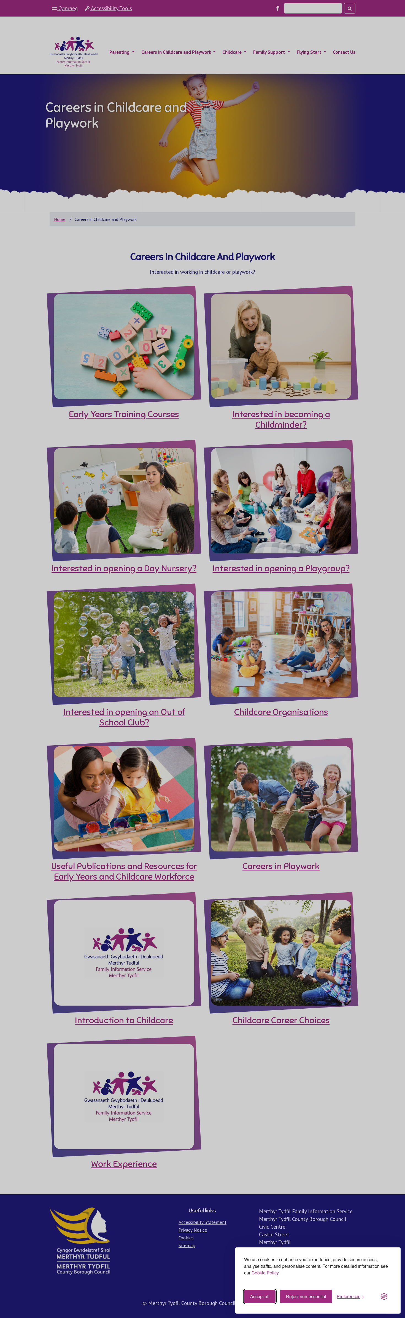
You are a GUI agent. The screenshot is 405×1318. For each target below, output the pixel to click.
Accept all (259, 1296)
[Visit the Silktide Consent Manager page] (384, 1296)
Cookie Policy (265, 1272)
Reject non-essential (306, 1296)
